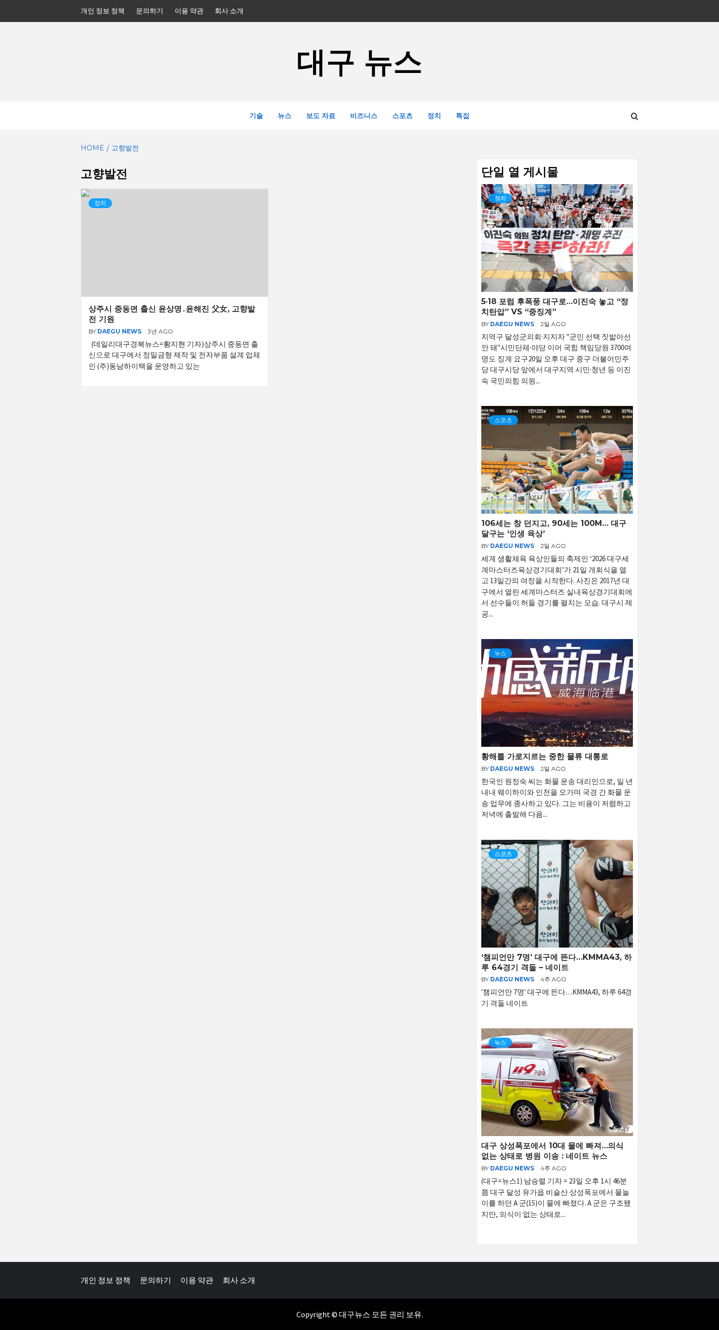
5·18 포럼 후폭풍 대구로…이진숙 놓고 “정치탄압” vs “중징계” (555, 306)
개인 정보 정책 (103, 10)
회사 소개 (229, 10)
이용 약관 (189, 10)
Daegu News (120, 331)
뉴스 (285, 115)
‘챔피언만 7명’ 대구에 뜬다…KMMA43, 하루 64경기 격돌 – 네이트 (556, 962)
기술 (256, 115)
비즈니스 (364, 115)
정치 (434, 115)
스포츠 (402, 115)
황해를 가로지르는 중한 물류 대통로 (544, 756)
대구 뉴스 (360, 61)
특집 (463, 115)
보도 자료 (321, 115)
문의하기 (149, 10)
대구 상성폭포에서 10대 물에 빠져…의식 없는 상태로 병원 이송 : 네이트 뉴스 (552, 1151)
